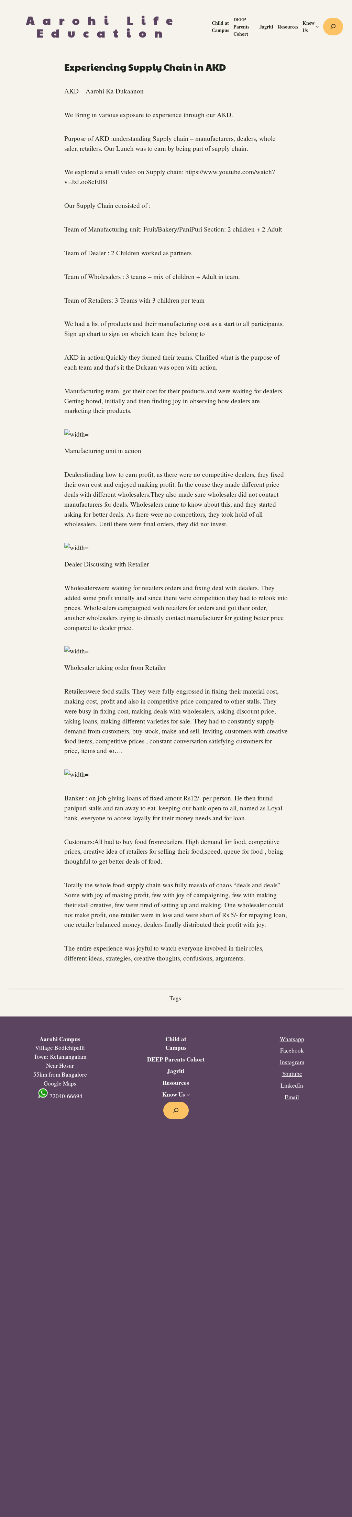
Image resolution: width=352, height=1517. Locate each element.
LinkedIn (291, 1085)
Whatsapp (292, 1039)
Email (292, 1097)
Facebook (292, 1050)
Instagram (292, 1062)
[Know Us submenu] (317, 26)
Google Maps (60, 1083)
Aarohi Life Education (103, 26)
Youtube (292, 1074)
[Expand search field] (333, 26)
